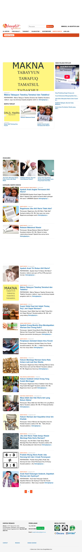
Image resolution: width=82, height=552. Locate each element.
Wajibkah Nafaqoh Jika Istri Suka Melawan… (64, 103)
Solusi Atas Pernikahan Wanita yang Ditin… (65, 107)
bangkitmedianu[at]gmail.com (39, 532)
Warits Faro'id (33, 187)
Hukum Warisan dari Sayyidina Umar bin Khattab (36, 417)
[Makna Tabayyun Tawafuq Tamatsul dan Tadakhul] (28, 76)
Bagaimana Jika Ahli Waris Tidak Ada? (36, 208)
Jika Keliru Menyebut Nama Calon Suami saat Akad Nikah (10, 179)
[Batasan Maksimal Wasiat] (28, 110)
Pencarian (50, 26)
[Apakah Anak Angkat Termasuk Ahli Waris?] (45, 113)
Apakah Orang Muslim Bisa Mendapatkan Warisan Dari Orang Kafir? (37, 326)
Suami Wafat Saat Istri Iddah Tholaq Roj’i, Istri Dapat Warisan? (34, 307)
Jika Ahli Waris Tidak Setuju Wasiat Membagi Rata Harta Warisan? (34, 436)
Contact (5, 543)
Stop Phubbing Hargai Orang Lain (64, 93)
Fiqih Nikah (22, 395)
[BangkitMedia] (12, 26)
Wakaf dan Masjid (24, 187)
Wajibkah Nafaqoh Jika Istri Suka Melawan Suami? (27, 178)
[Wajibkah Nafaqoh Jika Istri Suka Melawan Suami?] (28, 168)
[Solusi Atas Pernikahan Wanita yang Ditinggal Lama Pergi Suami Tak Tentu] (46, 168)
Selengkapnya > (44, 100)
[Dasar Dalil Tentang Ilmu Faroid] (12, 113)
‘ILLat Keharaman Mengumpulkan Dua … (66, 95)
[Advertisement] (41, 11)
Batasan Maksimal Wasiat (28, 117)
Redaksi (17, 543)
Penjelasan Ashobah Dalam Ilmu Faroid (36, 340)
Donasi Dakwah (32, 543)
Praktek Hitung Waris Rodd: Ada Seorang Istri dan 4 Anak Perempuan (35, 455)
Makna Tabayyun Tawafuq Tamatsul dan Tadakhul (26, 94)
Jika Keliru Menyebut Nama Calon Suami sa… (66, 99)
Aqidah (22, 323)
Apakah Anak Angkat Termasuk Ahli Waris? (43, 124)
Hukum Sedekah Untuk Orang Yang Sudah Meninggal (34, 379)
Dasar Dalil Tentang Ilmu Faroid (11, 124)
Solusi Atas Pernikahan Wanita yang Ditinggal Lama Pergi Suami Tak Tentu (45, 179)
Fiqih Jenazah (23, 376)
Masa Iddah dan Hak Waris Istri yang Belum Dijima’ (35, 398)
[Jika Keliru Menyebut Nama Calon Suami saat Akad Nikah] (11, 168)
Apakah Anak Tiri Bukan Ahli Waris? (35, 268)
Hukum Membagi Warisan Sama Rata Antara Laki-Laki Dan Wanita (35, 360)
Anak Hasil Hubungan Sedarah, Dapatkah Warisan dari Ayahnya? (37, 474)
